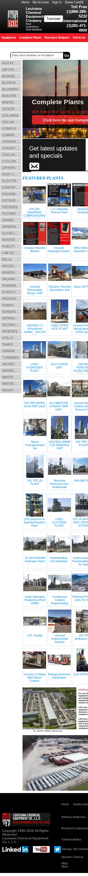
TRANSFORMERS (12, 351)
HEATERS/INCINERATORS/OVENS (12, 240)
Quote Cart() (74, 2)
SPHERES (9, 331)
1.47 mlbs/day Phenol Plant (59, 210)
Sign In (57, 2)
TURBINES (10, 357)
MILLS (7, 259)
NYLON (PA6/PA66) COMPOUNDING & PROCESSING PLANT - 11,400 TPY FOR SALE (34, 217)
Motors (77, 839)
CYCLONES (11, 161)
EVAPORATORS (12, 187)
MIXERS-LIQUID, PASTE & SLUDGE (12, 272)
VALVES (8, 364)
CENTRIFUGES (12, 109)
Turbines (67, 839)
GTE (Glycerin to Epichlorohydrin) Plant (34, 522)
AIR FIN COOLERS (12, 70)
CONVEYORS (12, 148)
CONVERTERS (12, 141)
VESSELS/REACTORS (12, 370)
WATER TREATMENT (12, 384)
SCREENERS (12, 312)
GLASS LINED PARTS (12, 233)
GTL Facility (34, 635)
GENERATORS (12, 227)
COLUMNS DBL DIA (12, 122)
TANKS (7, 344)
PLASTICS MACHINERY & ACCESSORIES (12, 292)
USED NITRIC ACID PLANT (60, 327)
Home (25, 2)
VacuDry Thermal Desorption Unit (60, 288)
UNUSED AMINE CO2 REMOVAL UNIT (59, 445)
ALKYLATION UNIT (59, 366)
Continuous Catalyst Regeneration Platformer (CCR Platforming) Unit (59, 603)
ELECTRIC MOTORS (12, 181)
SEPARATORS (12, 318)
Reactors (67, 828)
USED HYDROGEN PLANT (34, 367)
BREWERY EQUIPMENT (12, 102)
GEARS (7, 220)
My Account (41, 2)
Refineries (79, 817)
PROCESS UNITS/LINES (12, 298)
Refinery (66, 817)
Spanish (66, 857)
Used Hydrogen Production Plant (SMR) (35, 600)
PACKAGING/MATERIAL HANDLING (12, 279)
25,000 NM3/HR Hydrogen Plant (35, 559)
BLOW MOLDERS (12, 83)
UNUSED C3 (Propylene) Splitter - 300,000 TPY (35, 330)
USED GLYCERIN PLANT (59, 522)
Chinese (78, 857)
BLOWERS (10, 89)
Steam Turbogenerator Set (35, 445)
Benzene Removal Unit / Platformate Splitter (59, 485)
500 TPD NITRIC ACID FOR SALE (35, 404)
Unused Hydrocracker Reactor (59, 639)
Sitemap (66, 849)
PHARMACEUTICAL (12, 285)
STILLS (7, 338)
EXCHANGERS (12, 194)
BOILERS (9, 96)
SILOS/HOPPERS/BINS (12, 325)
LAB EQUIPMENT (12, 253)
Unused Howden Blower (35, 249)
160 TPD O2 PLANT (35, 482)
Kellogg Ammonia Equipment (59, 676)
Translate (53, 19)
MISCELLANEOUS (12, 266)
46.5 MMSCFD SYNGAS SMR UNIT (58, 406)
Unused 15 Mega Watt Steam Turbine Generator (34, 679)
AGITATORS (11, 63)
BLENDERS (10, 76)
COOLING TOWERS (12, 155)
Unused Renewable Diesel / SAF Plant (35, 291)
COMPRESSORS (12, 135)
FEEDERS (9, 207)
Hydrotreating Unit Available (59, 559)
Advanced (79, 55)
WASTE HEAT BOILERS (12, 377)
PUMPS (8, 305)
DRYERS (8, 168)
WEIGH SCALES (12, 390)
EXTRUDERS (12, 200)
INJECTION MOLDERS (12, 246)
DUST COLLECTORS (12, 174)
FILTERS (8, 213)
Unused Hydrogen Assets (58, 249)
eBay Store (64, 865)
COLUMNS (10, 115)
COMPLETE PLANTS (12, 128)
